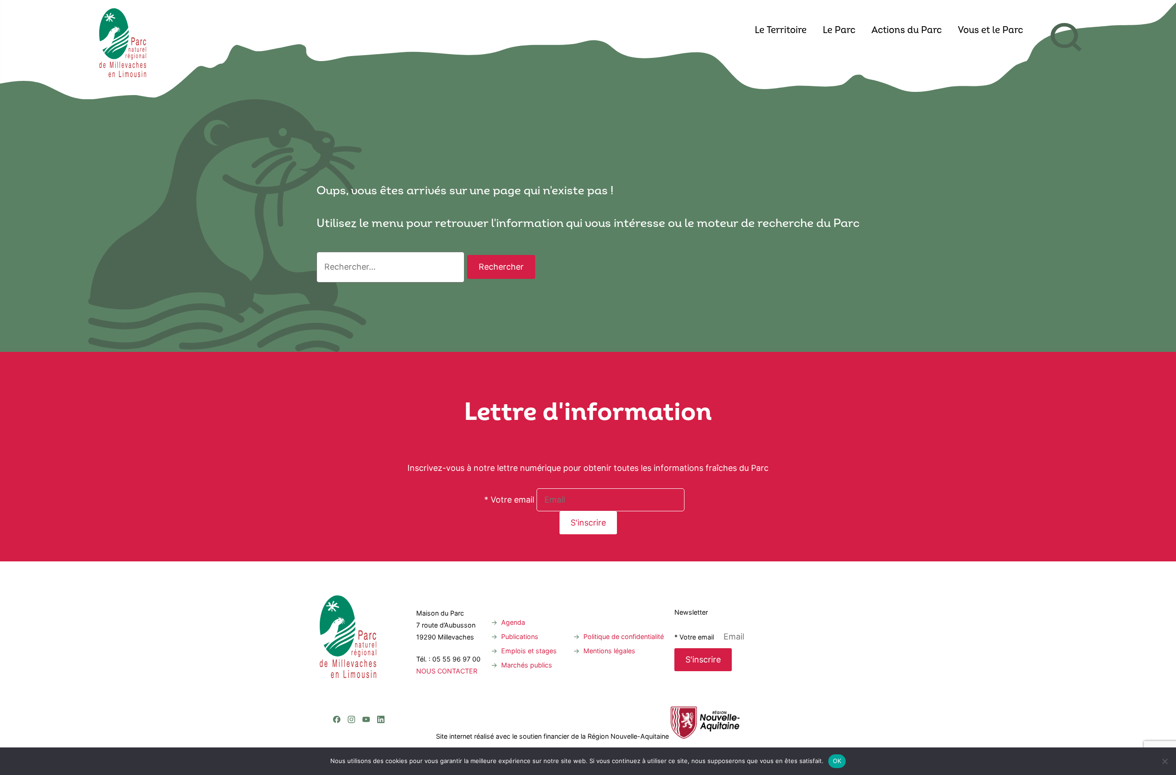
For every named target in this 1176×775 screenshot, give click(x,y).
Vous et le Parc (990, 30)
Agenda (513, 622)
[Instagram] (351, 681)
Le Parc (839, 30)
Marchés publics (526, 665)
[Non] (1164, 761)
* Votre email (509, 499)
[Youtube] (366, 681)
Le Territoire (781, 30)
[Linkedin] (380, 681)
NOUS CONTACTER (446, 671)
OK (837, 760)
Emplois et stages (529, 651)
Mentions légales (609, 651)
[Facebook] (336, 681)
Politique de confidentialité (623, 636)
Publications (519, 636)
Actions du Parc (906, 30)
